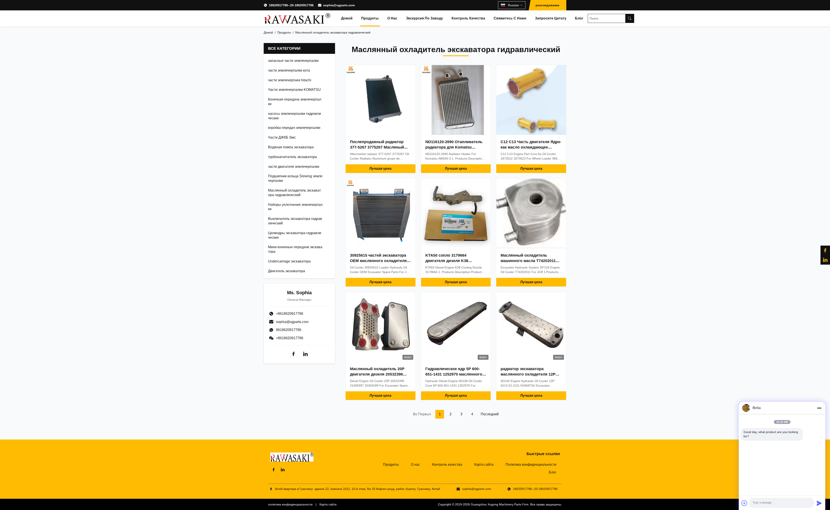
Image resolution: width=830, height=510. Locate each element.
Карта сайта (483, 464)
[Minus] (819, 408)
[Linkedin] (305, 354)
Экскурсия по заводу (424, 18)
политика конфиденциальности (290, 504)
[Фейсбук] (825, 250)
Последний (490, 414)
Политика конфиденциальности (531, 464)
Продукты (370, 18)
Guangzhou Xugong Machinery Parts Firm (499, 504)
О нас (392, 18)
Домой (347, 18)
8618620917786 (288, 330)
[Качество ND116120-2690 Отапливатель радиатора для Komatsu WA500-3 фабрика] (456, 100)
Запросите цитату (550, 18)
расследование (547, 5)
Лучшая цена (380, 168)
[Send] (819, 503)
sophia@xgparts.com (339, 5)
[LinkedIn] (825, 260)
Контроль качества (468, 18)
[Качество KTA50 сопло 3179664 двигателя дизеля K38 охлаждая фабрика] (456, 213)
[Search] (629, 18)
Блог (579, 18)
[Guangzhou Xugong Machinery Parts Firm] (297, 18)
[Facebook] (293, 354)
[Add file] (744, 503)
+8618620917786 (289, 338)
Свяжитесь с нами (510, 18)
